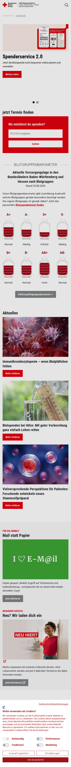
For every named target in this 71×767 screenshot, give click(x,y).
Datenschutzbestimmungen (53, 704)
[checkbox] (6, 739)
